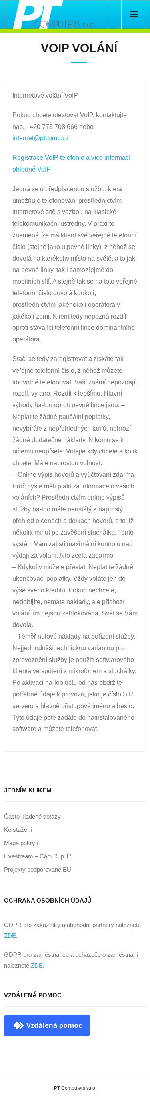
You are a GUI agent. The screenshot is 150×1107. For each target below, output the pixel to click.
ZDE (10, 935)
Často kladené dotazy (32, 816)
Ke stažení (18, 829)
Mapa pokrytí (21, 842)
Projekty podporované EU (37, 869)
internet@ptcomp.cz (40, 138)
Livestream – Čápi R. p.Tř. (38, 856)
